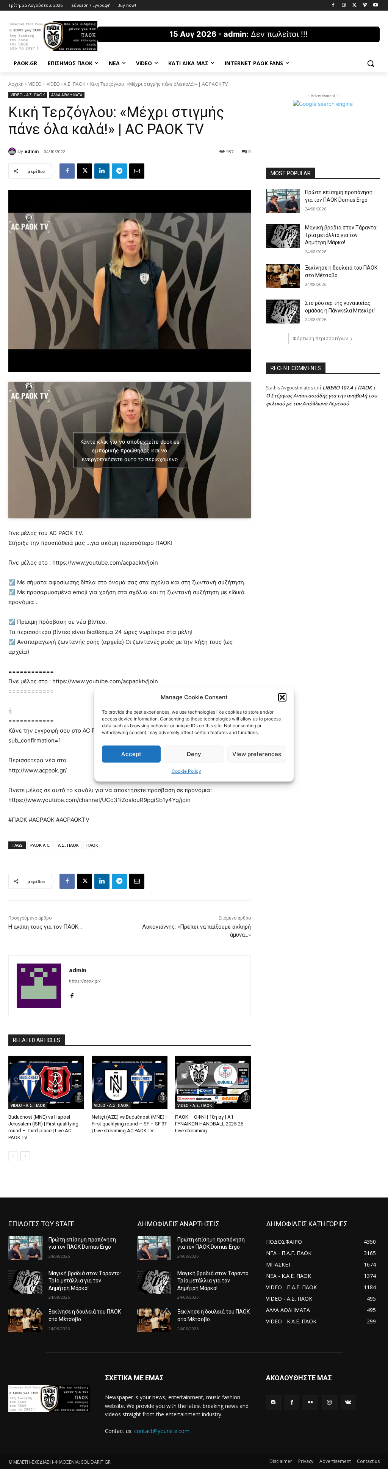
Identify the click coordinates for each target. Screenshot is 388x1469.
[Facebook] (333, 5)
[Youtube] (375, 5)
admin (31, 151)
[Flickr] (310, 1402)
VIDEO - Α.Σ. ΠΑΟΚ (66, 84)
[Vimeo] (364, 5)
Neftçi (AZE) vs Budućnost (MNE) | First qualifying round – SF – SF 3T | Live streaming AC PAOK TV (129, 1123)
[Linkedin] (102, 171)
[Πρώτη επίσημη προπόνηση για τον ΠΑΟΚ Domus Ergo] (283, 201)
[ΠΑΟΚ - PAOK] (52, 36)
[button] (282, 697)
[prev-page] (13, 1156)
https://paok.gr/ (84, 981)
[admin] (13, 151)
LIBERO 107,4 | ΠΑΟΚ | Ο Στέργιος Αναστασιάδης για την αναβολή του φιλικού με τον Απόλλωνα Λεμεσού (321, 395)
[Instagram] (344, 5)
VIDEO (35, 84)
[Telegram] (119, 171)
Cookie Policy (186, 771)
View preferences (256, 754)
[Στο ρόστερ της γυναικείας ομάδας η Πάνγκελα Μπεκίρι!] (283, 311)
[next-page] (25, 1156)
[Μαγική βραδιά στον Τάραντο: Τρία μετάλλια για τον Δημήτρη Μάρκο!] (283, 236)
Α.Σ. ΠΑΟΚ (68, 845)
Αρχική (15, 84)
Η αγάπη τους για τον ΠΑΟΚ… (45, 926)
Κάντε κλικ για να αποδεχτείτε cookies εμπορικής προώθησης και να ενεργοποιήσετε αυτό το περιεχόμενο (129, 450)
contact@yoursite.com (161, 1430)
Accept (131, 754)
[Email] (136, 171)
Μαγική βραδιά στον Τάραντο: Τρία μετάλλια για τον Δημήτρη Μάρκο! (341, 234)
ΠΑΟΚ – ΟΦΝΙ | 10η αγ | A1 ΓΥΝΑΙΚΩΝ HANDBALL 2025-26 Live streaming (209, 1123)
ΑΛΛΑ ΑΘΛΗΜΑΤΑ (66, 94)
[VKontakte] (348, 1402)
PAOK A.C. (40, 845)
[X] (354, 5)
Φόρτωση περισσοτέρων (320, 338)
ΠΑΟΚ (92, 845)
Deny (194, 754)
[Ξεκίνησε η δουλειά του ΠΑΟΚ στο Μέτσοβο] (283, 276)
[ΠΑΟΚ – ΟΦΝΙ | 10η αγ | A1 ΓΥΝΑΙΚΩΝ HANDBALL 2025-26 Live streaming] (213, 1082)
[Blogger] (273, 1402)
